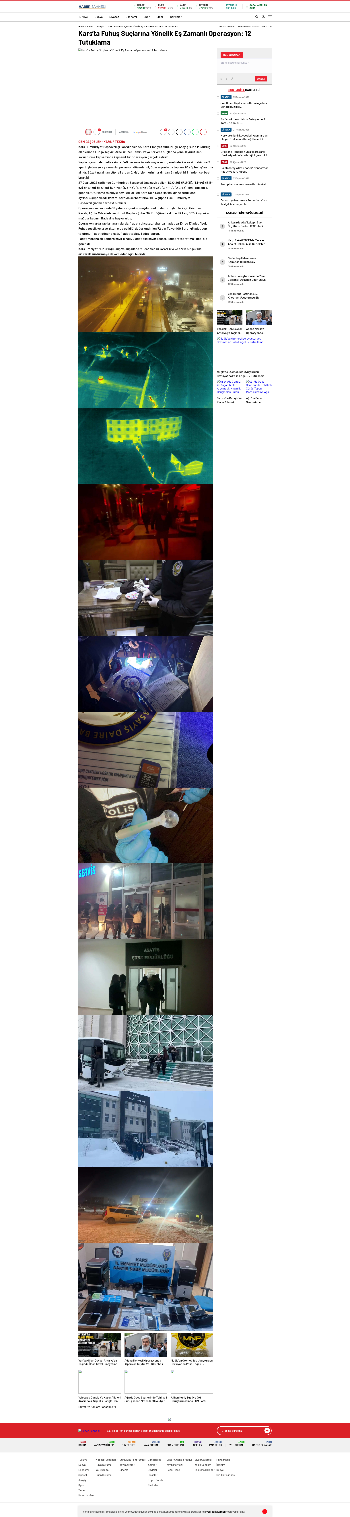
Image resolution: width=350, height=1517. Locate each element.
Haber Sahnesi (85, 26)
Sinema (124, 1469)
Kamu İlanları (86, 1495)
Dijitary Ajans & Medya (179, 1459)
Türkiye (83, 16)
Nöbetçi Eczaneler (107, 1459)
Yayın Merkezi (174, 1464)
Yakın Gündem (203, 1464)
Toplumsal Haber (205, 1469)
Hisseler (196, 1444)
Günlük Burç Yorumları (133, 1459)
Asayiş (100, 26)
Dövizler (152, 1469)
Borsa (82, 1444)
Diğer (159, 16)
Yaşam (82, 1490)
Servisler (176, 16)
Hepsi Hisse (173, 1469)
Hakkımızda (223, 1459)
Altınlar (152, 1464)
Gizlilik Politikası (225, 1475)
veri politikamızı (215, 1511)
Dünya (99, 16)
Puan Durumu (175, 1444)
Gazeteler (128, 1444)
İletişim (220, 1464)
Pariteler (215, 1444)
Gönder (261, 78)
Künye (220, 1469)
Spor (147, 16)
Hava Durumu (151, 1444)
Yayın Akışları (127, 1464)
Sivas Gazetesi (203, 1459)
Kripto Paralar (262, 1444)
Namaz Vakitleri (104, 1444)
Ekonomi (131, 16)
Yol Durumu (236, 1444)
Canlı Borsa (154, 1459)
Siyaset (114, 16)
